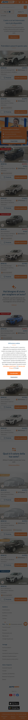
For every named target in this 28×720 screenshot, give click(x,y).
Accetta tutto (14, 373)
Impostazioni (14, 377)
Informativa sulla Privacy (9, 366)
